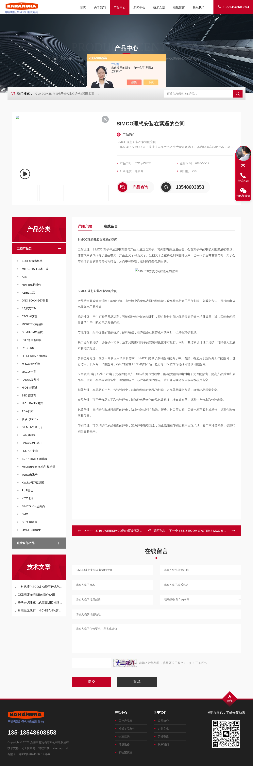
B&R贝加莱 (29, 435)
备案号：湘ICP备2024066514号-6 (29, 754)
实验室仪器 (125, 752)
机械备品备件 (127, 728)
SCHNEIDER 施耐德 (34, 458)
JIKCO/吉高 (29, 371)
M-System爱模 (31, 363)
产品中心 (120, 7)
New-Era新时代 (31, 284)
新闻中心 (139, 7)
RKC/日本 (28, 348)
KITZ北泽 (27, 498)
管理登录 (43, 748)
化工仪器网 (28, 748)
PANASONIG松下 (32, 443)
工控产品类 (24, 248)
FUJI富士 (27, 490)
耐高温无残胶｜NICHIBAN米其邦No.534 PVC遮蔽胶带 (41, 610)
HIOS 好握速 (30, 387)
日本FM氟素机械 (32, 261)
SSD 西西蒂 (29, 395)
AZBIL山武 (28, 292)
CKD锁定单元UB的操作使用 (36, 594)
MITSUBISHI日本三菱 (35, 268)
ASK (24, 276)
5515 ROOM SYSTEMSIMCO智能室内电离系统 (212, 530)
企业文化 (163, 728)
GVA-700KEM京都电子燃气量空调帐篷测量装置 (64, 93)
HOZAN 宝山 (30, 450)
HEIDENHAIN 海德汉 (35, 355)
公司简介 (163, 720)
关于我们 (100, 7)
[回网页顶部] (243, 166)
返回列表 (159, 530)
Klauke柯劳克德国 (33, 482)
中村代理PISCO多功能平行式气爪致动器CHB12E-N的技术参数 (41, 586)
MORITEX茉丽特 (32, 324)
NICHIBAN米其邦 (32, 403)
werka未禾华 (30, 474)
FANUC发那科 (30, 379)
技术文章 (159, 7)
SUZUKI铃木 (29, 522)
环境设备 (124, 744)
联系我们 (199, 7)
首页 (83, 7)
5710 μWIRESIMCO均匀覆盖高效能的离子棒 (125, 530)
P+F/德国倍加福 (32, 340)
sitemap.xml (60, 748)
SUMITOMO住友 (32, 332)
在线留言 (179, 7)
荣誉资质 (163, 736)
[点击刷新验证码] (125, 663)
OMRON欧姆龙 (31, 530)
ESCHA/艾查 (29, 316)
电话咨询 (243, 180)
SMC (25, 514)
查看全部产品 (26, 543)
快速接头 (124, 736)
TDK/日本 (28, 411)
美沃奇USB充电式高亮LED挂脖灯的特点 (41, 602)
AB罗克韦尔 (29, 308)
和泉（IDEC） (30, 419)
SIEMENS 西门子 (32, 427)
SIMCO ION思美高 (33, 506)
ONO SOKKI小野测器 (35, 300)
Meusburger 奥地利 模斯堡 (38, 466)
